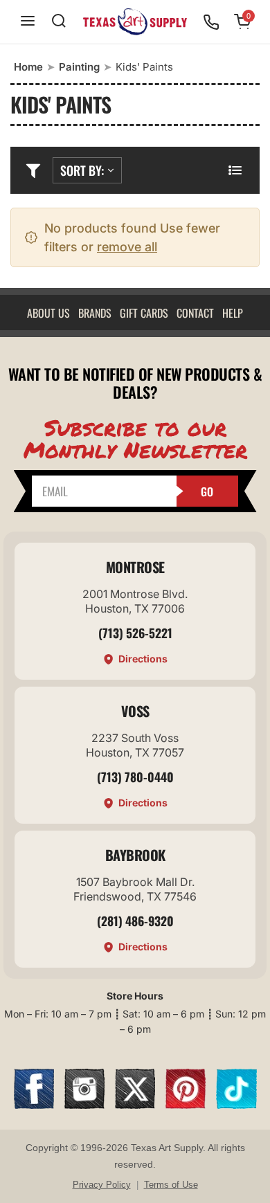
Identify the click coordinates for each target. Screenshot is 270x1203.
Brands (94, 313)
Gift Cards (144, 313)
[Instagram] (84, 1104)
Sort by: (82, 170)
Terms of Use (171, 1184)
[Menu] (28, 22)
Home (28, 66)
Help (232, 313)
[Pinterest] (185, 1104)
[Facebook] (34, 1104)
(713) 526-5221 (135, 633)
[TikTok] (236, 1104)
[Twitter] (135, 1104)
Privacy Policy (102, 1184)
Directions (143, 658)
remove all (127, 246)
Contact (195, 313)
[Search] (59, 22)
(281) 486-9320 (135, 921)
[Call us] (211, 22)
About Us (48, 313)
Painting (79, 66)
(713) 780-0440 (135, 777)
